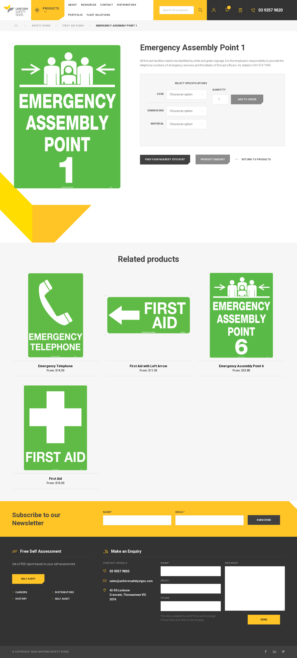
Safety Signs (41, 25)
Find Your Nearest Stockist (165, 159)
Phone (165, 598)
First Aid (55, 479)
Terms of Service (188, 620)
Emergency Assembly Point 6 (241, 366)
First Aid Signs (73, 25)
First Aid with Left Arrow (148, 366)
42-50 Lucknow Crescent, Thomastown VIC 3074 (128, 595)
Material (157, 123)
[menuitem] (72, 5)
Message (231, 563)
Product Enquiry (213, 159)
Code (160, 94)
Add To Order (247, 99)
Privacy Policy (168, 620)
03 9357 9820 (119, 571)
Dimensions (155, 110)
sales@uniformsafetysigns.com (131, 581)
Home (16, 25)
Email (179, 512)
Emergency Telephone (55, 366)
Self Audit (28, 578)
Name (107, 512)
